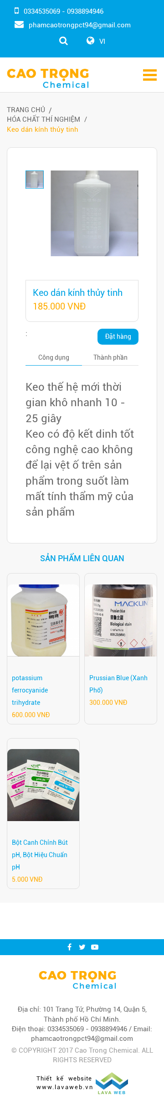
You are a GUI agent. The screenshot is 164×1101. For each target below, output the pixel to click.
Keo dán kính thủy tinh (42, 129)
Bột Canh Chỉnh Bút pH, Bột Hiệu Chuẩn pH (40, 855)
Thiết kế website (64, 1078)
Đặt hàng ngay (118, 339)
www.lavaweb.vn (64, 1087)
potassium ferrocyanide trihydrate (30, 690)
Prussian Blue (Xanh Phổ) (118, 684)
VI (102, 41)
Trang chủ (26, 110)
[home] (77, 980)
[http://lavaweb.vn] (112, 1082)
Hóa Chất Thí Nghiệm (43, 119)
